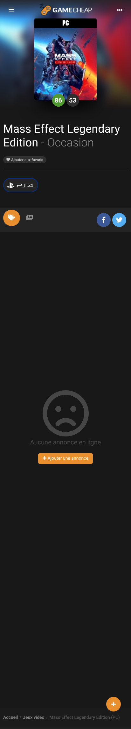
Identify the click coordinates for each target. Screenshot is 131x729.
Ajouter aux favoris (26, 160)
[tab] (11, 218)
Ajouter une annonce (67, 458)
